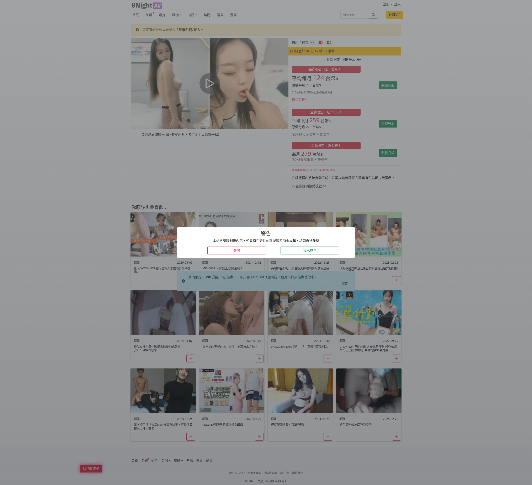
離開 (236, 250)
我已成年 (309, 250)
